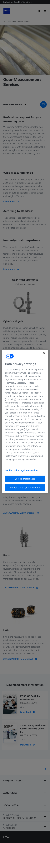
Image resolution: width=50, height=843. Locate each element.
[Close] (44, 353)
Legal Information (29, 470)
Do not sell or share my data (25, 487)
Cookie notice (12, 470)
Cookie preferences (25, 478)
